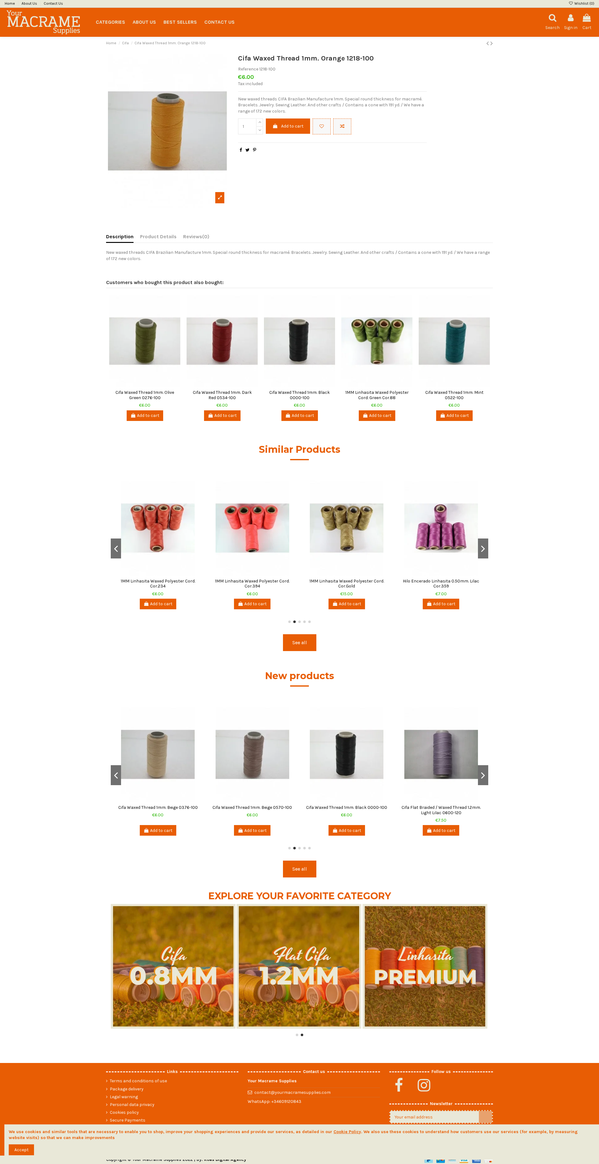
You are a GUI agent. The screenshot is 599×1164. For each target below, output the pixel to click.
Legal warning (124, 1096)
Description (120, 236)
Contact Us (53, 3)
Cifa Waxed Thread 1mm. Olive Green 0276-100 (144, 395)
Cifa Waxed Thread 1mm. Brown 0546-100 (252, 807)
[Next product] (491, 43)
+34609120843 (286, 1101)
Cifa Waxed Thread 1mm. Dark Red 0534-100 (222, 395)
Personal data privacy (132, 1104)
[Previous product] (488, 43)
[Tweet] (248, 150)
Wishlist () (583, 3)
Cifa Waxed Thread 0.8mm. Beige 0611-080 (157, 810)
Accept (21, 1149)
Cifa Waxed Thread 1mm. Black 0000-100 (299, 395)
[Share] (241, 150)
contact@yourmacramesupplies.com (292, 1092)
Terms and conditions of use (138, 1081)
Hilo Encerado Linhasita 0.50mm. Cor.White (441, 583)
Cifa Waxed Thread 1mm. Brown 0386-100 (441, 810)
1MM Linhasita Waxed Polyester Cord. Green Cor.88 (377, 395)
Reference (248, 69)
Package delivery (127, 1089)
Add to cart (292, 126)
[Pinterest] (254, 150)
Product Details (158, 236)
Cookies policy (124, 1112)
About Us (30, 3)
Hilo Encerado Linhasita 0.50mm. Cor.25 (252, 581)
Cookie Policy (347, 1131)
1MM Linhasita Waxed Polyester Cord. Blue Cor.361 (158, 583)
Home (10, 3)
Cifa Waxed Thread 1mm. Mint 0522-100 (454, 395)
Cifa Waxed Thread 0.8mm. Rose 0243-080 (346, 810)
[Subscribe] (485, 1117)
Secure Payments (127, 1120)
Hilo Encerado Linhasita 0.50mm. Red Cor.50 (346, 583)
